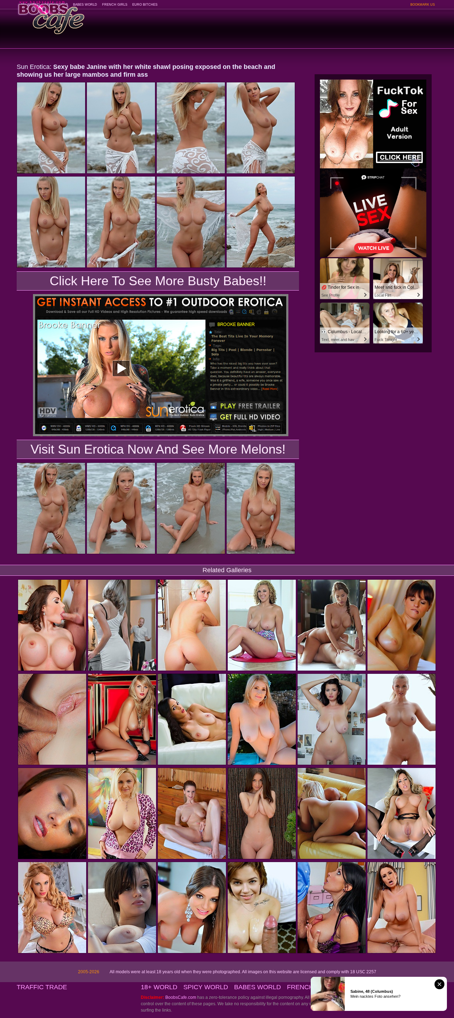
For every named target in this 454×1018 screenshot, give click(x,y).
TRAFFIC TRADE (42, 987)
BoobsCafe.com (180, 997)
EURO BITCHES (144, 4)
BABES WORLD (85, 4)
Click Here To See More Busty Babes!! (158, 281)
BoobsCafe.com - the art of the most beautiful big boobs (51, 15)
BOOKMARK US (422, 4)
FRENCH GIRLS (114, 4)
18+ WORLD (159, 987)
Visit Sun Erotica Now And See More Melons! (158, 449)
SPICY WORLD (205, 987)
